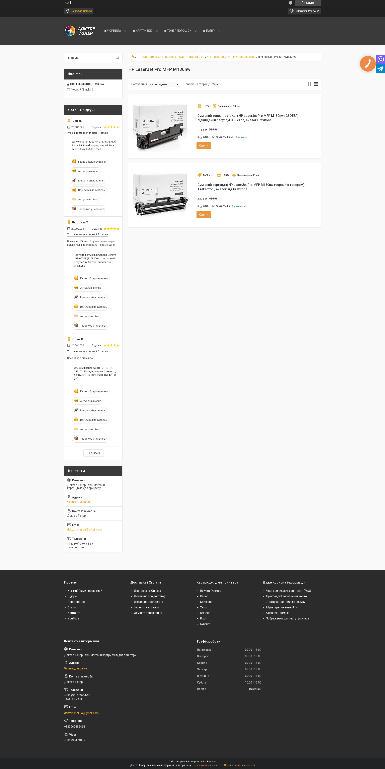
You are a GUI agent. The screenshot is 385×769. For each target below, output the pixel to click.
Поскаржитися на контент (207, 765)
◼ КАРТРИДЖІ (142, 30)
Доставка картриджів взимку (285, 601)
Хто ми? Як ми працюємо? (85, 590)
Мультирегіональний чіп (282, 607)
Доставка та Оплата (147, 590)
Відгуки (73, 596)
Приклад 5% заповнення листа (286, 596)
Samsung (206, 601)
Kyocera (205, 623)
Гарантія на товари (146, 607)
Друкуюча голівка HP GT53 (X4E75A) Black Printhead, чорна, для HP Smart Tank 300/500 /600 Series (94, 145)
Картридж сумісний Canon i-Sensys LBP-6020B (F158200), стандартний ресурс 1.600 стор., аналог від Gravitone (95, 260)
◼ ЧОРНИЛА (112, 30)
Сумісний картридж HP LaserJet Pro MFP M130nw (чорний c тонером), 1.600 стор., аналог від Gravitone (251, 187)
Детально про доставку (150, 596)
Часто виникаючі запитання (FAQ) (288, 590)
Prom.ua (211, 761)
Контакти (74, 612)
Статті (72, 607)
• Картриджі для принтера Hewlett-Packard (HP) (173, 56)
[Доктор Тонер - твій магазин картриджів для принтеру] (80, 31)
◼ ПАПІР (209, 30)
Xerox (204, 607)
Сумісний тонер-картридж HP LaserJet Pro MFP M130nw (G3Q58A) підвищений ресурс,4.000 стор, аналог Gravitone (248, 118)
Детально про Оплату (148, 601)
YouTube (73, 618)
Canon (204, 596)
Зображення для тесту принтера (287, 618)
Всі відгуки (93, 452)
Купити (203, 145)
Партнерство (76, 601)
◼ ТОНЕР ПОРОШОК (177, 30)
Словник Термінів (277, 612)
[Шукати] (117, 58)
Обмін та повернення (148, 612)
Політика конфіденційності (239, 765)
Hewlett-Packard (210, 590)
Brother (205, 612)
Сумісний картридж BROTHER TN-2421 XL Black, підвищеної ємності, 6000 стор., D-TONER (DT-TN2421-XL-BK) (95, 373)
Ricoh (203, 618)
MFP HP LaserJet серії (241, 56)
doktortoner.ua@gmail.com (84, 529)
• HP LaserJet (215, 56)
